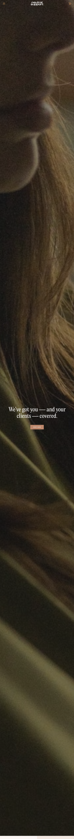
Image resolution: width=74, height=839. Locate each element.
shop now (37, 427)
